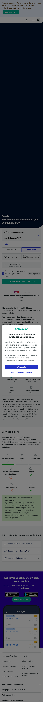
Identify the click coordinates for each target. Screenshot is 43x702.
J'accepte (21, 367)
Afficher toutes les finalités (21, 373)
